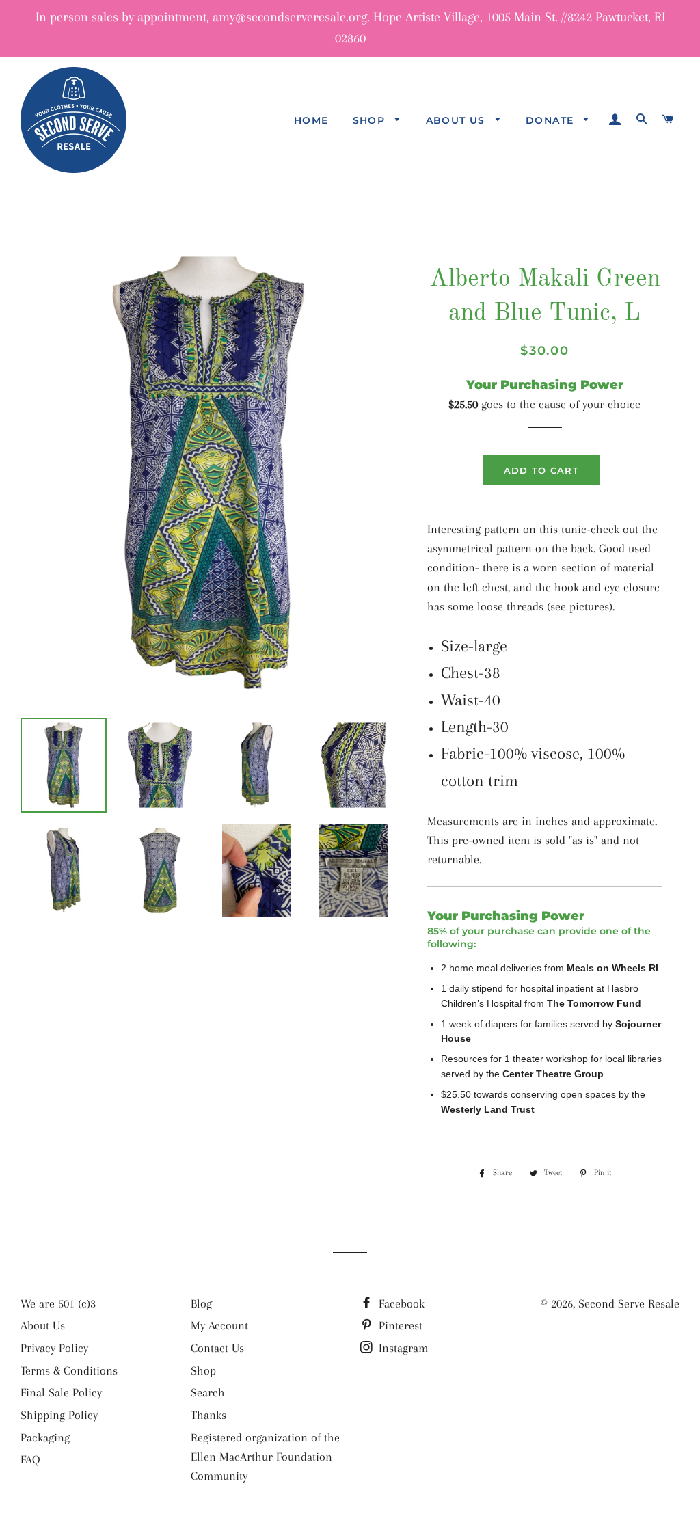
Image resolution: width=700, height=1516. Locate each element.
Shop (371, 120)
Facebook (400, 1303)
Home (311, 120)
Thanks (208, 1415)
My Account (219, 1325)
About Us (457, 120)
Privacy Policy (54, 1348)
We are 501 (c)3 (58, 1303)
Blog (201, 1303)
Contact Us (217, 1348)
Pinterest (398, 1325)
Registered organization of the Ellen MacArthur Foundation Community (265, 1457)
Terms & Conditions (69, 1370)
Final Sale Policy (61, 1392)
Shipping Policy (59, 1415)
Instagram (401, 1348)
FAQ (30, 1459)
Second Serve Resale (628, 1303)
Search (208, 1392)
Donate (552, 120)
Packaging (45, 1437)
